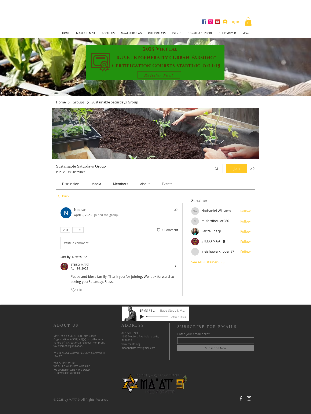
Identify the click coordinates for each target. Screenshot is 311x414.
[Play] (142, 317)
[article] (119, 249)
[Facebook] (204, 21)
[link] (70, 184)
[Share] (175, 209)
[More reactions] (78, 230)
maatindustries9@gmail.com (138, 347)
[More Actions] (175, 266)
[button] (248, 21)
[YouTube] (217, 21)
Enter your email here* (193, 334)
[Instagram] (210, 21)
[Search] (216, 168)
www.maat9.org (130, 344)
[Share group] (252, 168)
